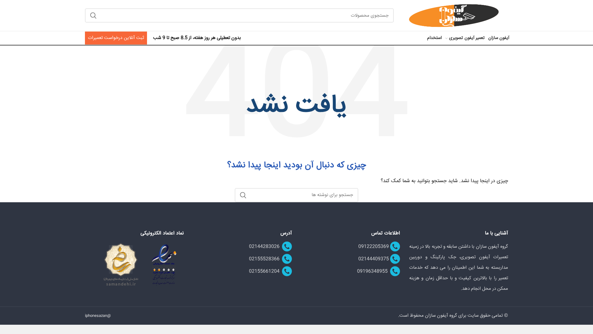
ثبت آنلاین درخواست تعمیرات (116, 37)
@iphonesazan (98, 316)
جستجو (93, 15)
